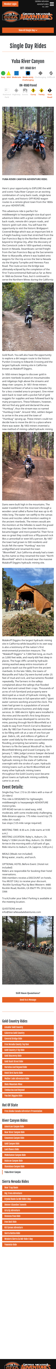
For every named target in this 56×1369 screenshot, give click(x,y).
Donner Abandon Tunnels (15, 1204)
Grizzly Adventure (12, 1210)
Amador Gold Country (13, 1027)
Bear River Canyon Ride (14, 1132)
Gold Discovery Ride (13, 1055)
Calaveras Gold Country (14, 1032)
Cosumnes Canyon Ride (14, 1137)
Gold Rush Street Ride (13, 1061)
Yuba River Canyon (12, 1172)
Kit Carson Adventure (13, 1227)
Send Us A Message (28, 999)
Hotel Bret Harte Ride (13, 1072)
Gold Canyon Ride (11, 1143)
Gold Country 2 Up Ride (14, 1050)
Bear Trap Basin (11, 1187)
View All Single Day (27, 30)
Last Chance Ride (11, 1149)
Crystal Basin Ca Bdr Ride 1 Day (17, 1199)
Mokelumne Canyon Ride (15, 1155)
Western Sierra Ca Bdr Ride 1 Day (18, 1238)
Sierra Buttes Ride (12, 1233)
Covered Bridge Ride (13, 1038)
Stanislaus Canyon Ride (14, 1166)
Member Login (10, 4)
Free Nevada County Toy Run (16, 1044)
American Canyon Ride (14, 1126)
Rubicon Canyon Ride (13, 1160)
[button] (6, 950)
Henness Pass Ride (12, 1216)
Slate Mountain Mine (13, 1084)
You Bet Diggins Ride (13, 1095)
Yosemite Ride (10, 1244)
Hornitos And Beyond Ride (15, 1067)
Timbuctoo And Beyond (14, 1090)
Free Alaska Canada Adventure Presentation (23, 1111)
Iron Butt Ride (10, 1221)
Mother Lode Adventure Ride (16, 1078)
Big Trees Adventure (13, 1193)
